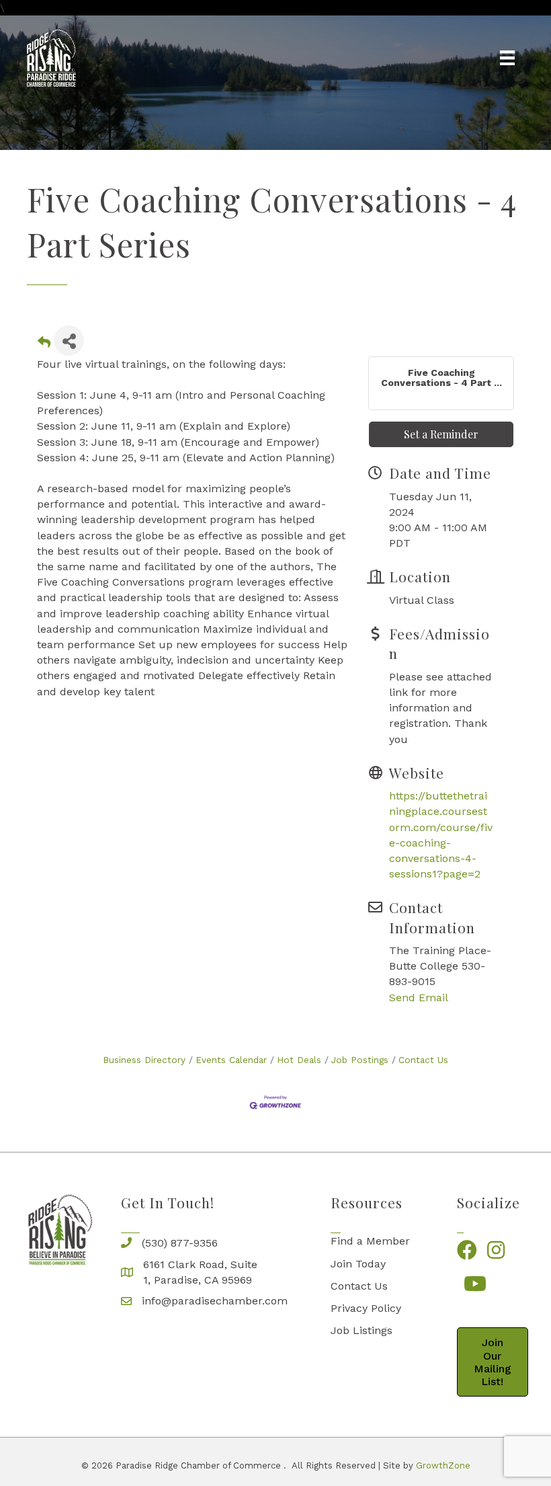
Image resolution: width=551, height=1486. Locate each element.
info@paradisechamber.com (215, 1300)
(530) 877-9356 (180, 1243)
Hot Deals (299, 1059)
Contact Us (423, 1059)
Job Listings (361, 1330)
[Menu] (507, 58)
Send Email (418, 997)
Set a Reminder (441, 434)
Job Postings (359, 1059)
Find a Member (370, 1241)
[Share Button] (69, 340)
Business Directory (144, 1059)
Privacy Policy (366, 1308)
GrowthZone (443, 1465)
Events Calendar (231, 1059)
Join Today (358, 1263)
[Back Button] (44, 345)
